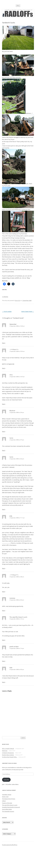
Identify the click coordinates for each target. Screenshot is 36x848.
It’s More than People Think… (9, 757)
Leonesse (12, 598)
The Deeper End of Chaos (8, 799)
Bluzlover (12, 410)
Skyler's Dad (5, 796)
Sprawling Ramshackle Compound (11, 807)
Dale (11, 667)
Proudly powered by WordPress (9, 845)
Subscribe (6, 779)
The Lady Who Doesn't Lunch (9, 805)
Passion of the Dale (7, 803)
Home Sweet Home (27, 311)
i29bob (4, 801)
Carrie (11, 438)
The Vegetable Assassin (8, 811)
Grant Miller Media (7, 809)
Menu (18, 5)
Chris (11, 375)
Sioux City (17, 300)
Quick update (7, 311)
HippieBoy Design (6, 794)
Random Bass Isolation (8, 755)
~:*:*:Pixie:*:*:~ (14, 349)
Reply (3, 343)
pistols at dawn (14, 646)
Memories (4, 750)
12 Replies (5, 297)
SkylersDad (13, 324)
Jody (11, 516)
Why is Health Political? (8, 748)
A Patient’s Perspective (8, 753)
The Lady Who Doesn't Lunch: (18, 617)
